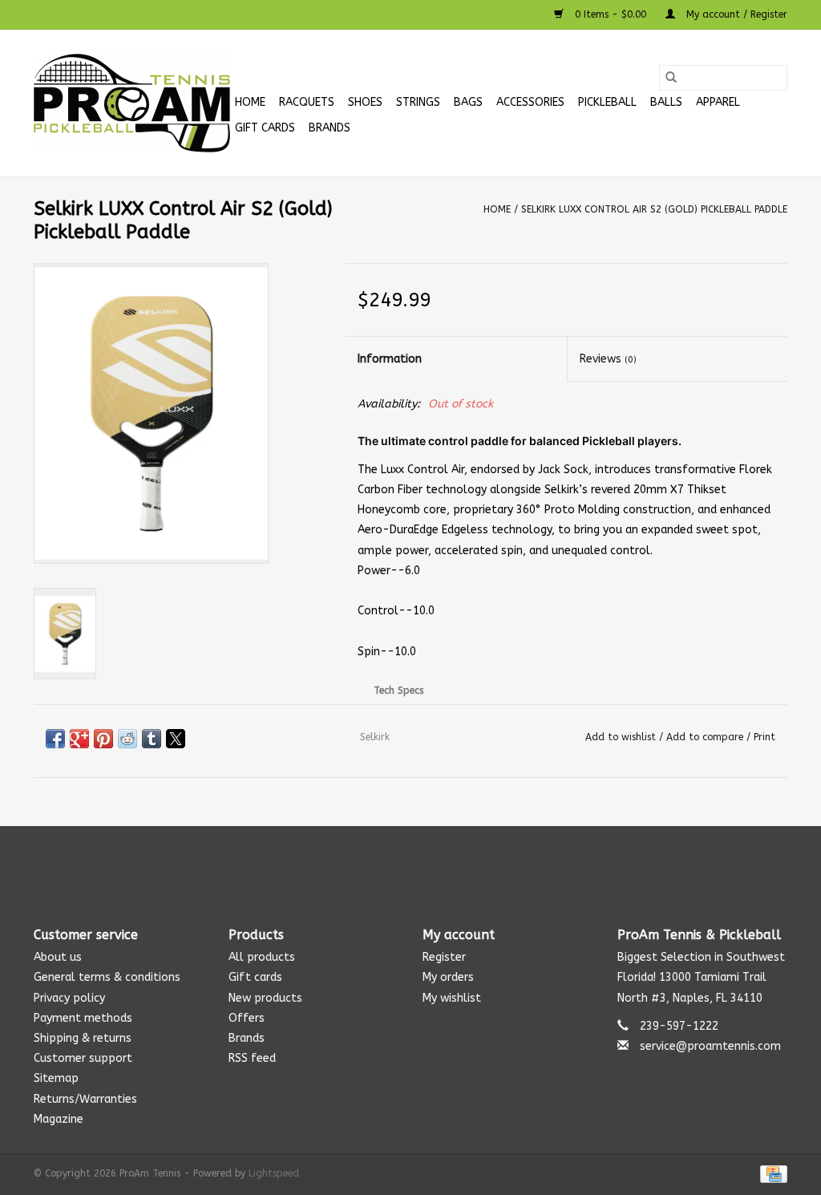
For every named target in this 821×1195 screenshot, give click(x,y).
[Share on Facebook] (55, 738)
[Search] (671, 78)
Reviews (608, 359)
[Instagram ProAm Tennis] (425, 863)
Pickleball (607, 102)
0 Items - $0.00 (610, 14)
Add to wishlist (622, 737)
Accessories (530, 102)
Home (250, 102)
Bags (468, 102)
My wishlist (452, 998)
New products (265, 998)
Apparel (718, 102)
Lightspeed (274, 1173)
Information (390, 359)
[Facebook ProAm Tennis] (396, 863)
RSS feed (252, 1058)
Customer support (83, 1058)
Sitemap (56, 1078)
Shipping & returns (82, 1038)
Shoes (365, 102)
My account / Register (735, 14)
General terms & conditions (107, 977)
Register (444, 957)
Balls (666, 102)
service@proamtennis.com (710, 1046)
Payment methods (83, 1018)
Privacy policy (69, 998)
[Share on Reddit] (127, 738)
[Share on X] (175, 738)
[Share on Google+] (79, 738)
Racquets (306, 102)
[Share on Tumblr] (151, 738)
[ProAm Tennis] (132, 103)
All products (262, 957)
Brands (329, 128)
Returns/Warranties (85, 1099)
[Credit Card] (770, 1173)
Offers (247, 1018)
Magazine (58, 1119)
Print (764, 737)
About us (58, 957)
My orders (448, 977)
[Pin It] (103, 738)
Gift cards (265, 128)
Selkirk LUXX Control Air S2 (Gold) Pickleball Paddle (654, 209)
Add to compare (706, 737)
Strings (418, 102)
